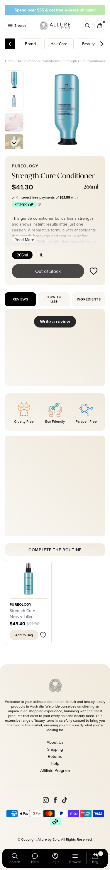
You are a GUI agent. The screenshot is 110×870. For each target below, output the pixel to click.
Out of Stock (48, 271)
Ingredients (89, 299)
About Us (55, 742)
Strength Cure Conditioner (84, 60)
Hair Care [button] (58, 44)
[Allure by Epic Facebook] (55, 800)
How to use (54, 299)
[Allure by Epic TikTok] (64, 800)
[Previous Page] (10, 43)
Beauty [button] (88, 44)
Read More (24, 240)
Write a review (55, 321)
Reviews (20, 299)
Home (10, 60)
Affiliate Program (55, 770)
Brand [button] (30, 44)
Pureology (21, 604)
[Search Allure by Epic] (87, 25)
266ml (22, 255)
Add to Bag (24, 634)
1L (41, 255)
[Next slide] (14, 143)
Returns (55, 756)
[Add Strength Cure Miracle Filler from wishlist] (43, 635)
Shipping (55, 749)
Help (55, 763)
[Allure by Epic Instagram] (46, 800)
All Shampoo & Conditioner (39, 60)
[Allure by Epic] (55, 25)
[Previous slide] (14, 76)
